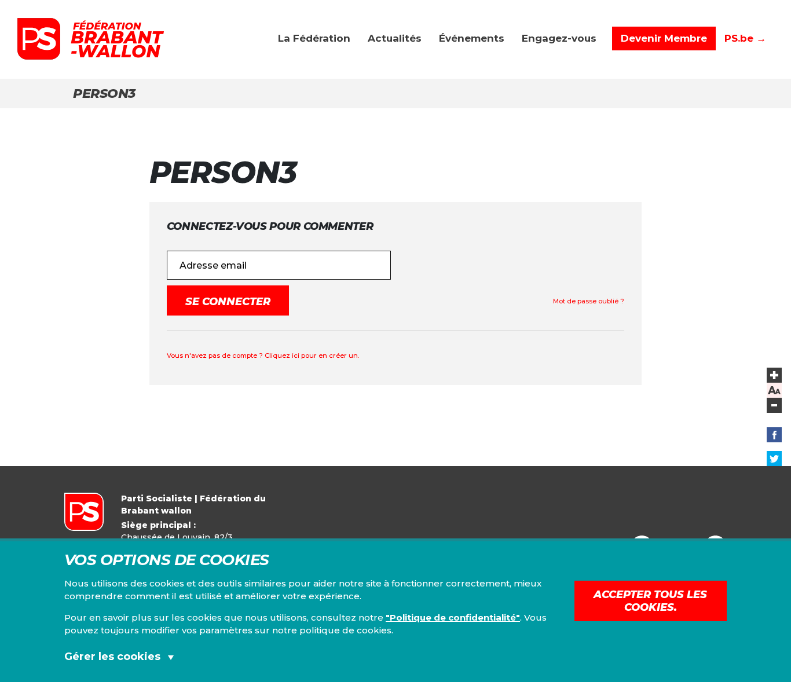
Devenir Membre (664, 38)
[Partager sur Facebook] (774, 434)
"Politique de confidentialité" (453, 617)
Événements (471, 38)
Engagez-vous (559, 38)
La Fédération (314, 38)
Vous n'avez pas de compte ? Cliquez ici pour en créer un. (263, 355)
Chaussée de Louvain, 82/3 (177, 537)
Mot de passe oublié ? (588, 301)
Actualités (395, 38)
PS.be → (745, 38)
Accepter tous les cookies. (650, 601)
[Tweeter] (774, 458)
